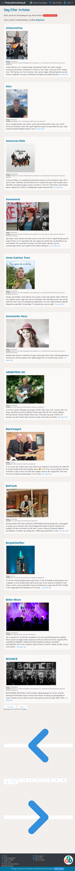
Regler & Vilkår (8, 860)
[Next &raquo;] (38, 817)
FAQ (5, 856)
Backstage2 (13, 429)
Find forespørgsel (9, 858)
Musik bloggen (8, 866)
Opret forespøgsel (40, 3)
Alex (9, 86)
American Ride (15, 140)
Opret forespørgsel (50, 15)
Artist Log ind (39, 856)
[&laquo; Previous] (38, 745)
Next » (22, 707)
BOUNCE (12, 658)
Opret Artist (38, 858)
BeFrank (11, 485)
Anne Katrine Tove (18, 257)
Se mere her (63, 74)
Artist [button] (68, 3)
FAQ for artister (39, 860)
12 (14, 782)
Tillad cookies (58, 869)
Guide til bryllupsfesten (11, 864)
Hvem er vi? (7, 862)
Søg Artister (57, 3)
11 (7, 782)
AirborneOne (14, 27)
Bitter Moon (13, 599)
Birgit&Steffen (15, 542)
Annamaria (13, 199)
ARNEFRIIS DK (15, 372)
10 (63, 780)
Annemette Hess (16, 316)
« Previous (10, 707)
